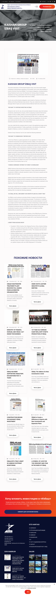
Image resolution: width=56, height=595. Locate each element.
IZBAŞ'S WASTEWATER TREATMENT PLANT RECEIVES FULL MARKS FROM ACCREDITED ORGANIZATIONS (14, 288)
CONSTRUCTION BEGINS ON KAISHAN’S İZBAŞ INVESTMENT (14, 419)
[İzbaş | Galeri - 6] (44, 564)
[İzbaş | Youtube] (54, 2)
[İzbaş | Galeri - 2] (38, 557)
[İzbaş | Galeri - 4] (31, 564)
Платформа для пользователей (47, 7)
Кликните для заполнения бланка (28, 511)
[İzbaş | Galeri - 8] (38, 570)
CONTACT (32, 544)
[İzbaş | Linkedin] (48, 2)
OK (28, 592)
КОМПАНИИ (33, 532)
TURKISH (6, 1)
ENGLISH (12, 1)
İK (30, 539)
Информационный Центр (44, 25)
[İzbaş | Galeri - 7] (31, 570)
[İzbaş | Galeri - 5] (38, 564)
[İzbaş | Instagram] (52, 2)
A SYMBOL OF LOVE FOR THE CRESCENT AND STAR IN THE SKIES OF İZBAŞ (40, 463)
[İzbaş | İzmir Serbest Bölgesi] (2, 6)
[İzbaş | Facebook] (50, 2)
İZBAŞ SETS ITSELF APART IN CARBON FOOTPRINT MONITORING (15, 463)
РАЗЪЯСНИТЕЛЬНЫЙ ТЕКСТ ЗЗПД (38, 546)
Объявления (33, 537)
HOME (33, 25)
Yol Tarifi (43, 1)
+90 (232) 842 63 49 (8, 539)
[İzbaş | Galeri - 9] (44, 570)
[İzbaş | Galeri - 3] (44, 557)
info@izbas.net (7, 541)
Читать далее (12, 306)
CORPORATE (33, 528)
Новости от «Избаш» (43, 27)
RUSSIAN (18, 1)
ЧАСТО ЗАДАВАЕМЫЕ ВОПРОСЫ (38, 542)
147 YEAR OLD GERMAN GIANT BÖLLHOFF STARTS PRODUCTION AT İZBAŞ (40, 332)
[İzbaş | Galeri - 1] (31, 557)
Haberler (32, 535)
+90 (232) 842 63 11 (8, 536)
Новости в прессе (39, 29)
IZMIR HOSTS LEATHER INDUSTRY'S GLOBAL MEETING (39, 286)
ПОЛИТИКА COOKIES (31, 588)
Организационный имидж (37, 530)
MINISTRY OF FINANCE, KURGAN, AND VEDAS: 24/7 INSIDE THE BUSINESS (15, 332)
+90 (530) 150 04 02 (8, 538)
